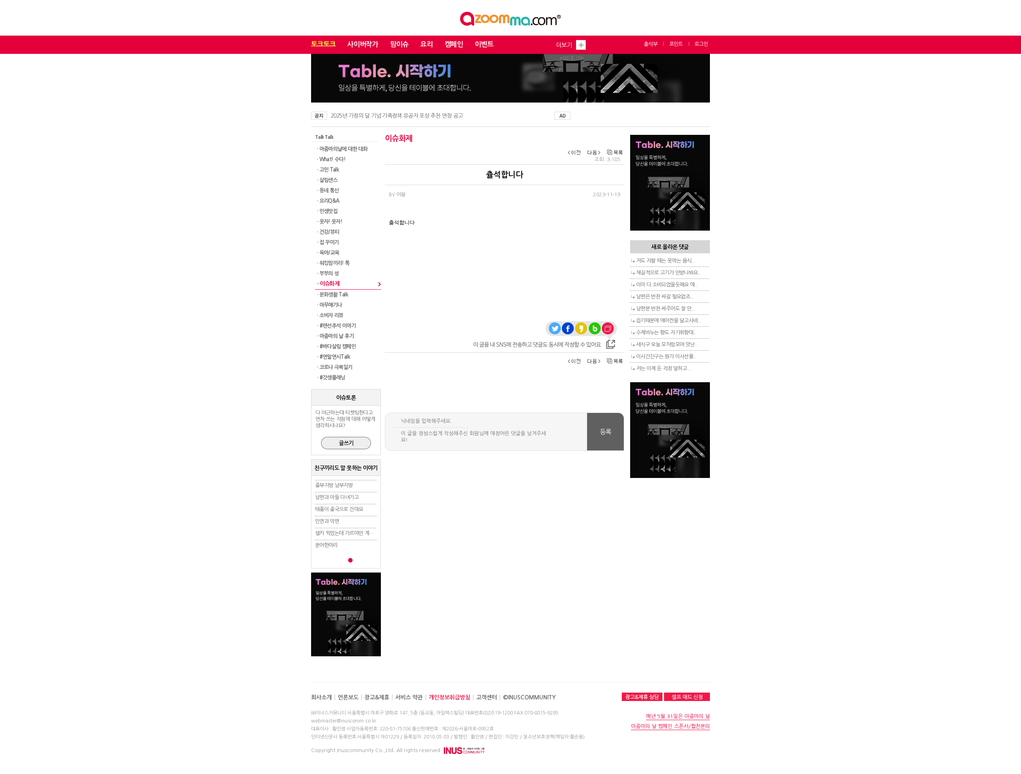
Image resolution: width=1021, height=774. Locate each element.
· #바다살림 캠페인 (336, 346)
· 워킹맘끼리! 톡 (333, 263)
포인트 (676, 44)
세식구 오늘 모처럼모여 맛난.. (666, 344)
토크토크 (323, 44)
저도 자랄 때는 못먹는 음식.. (665, 260)
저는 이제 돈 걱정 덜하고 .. (663, 368)
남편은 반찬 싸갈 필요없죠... (665, 296)
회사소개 (321, 697)
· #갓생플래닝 (331, 377)
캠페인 (454, 44)
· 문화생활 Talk (332, 294)
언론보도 (348, 697)
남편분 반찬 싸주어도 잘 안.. (665, 308)
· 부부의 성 (328, 273)
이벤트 (484, 44)
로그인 (701, 44)
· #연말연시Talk (333, 356)
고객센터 (486, 697)
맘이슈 (399, 44)
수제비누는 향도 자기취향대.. (666, 332)
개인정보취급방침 (449, 697)
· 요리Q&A (328, 200)
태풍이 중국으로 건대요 (339, 509)
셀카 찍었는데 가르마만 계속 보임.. (350, 533)
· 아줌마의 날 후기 (335, 336)
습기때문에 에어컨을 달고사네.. (668, 320)
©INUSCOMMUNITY (529, 697)
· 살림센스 (327, 180)
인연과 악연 (327, 521)
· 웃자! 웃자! (329, 221)
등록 (605, 431)
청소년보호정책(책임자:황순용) (554, 737)
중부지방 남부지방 (334, 485)
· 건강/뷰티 (328, 232)
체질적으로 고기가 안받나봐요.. (668, 272)
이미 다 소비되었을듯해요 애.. (666, 284)
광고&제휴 (377, 697)
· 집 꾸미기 (328, 242)
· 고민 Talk (328, 169)
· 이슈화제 (328, 283)
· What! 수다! (331, 159)
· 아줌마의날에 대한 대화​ (342, 149)
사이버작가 (362, 44)
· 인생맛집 (327, 211)
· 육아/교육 (328, 252)
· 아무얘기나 (329, 305)
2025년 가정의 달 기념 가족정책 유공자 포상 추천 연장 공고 (397, 115)
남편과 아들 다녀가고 (337, 497)
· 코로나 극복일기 (335, 367)
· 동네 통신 (328, 190)
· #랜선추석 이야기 (336, 325)
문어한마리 (326, 545)
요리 (426, 44)
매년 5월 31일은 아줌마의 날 (678, 716)
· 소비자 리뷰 (330, 315)
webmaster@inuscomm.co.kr (343, 721)
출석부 (650, 44)
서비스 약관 (409, 697)
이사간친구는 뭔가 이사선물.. (666, 356)
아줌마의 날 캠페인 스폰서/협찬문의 (670, 726)
